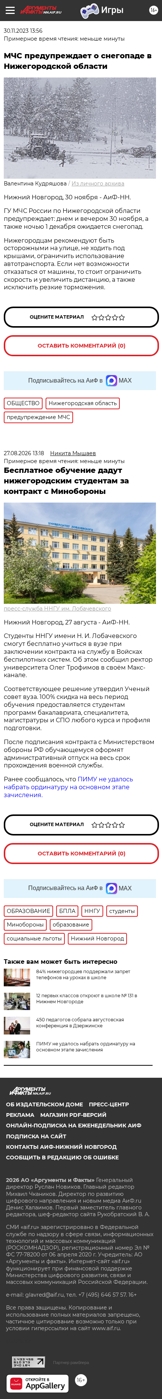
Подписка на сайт (36, 1136)
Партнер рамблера (71, 1362)
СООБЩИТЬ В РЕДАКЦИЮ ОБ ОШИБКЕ (62, 1157)
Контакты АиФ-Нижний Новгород (61, 1147)
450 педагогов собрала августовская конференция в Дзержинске (80, 1022)
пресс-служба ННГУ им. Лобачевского (57, 608)
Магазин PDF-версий (73, 1115)
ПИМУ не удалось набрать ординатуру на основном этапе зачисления (85, 1047)
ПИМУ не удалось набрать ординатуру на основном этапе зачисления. (68, 787)
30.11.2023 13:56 (23, 30)
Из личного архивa (98, 183)
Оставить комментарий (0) (81, 345)
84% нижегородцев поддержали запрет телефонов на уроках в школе (83, 974)
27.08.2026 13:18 (24, 453)
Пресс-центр (109, 1104)
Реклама (20, 1115)
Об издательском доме (44, 1104)
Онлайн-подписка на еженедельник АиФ (73, 1125)
